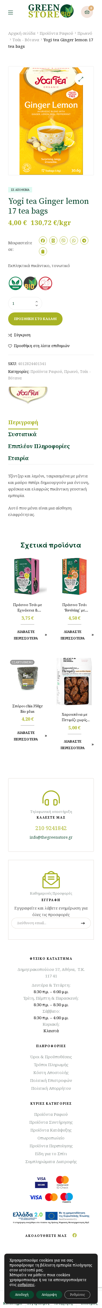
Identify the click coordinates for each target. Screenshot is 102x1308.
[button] (81, 79)
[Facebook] (74, 1235)
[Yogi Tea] (28, 395)
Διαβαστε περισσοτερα (26, 736)
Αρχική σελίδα (21, 33)
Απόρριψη (49, 1294)
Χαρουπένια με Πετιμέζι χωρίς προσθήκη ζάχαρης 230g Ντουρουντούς (74, 717)
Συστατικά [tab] (22, 434)
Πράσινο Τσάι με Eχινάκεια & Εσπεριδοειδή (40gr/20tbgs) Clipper (27, 608)
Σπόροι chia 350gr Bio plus (27, 709)
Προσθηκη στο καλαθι (35, 318)
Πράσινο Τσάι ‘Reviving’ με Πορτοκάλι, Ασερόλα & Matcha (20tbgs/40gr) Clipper (74, 608)
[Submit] (83, 923)
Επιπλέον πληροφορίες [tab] (39, 446)
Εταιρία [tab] (18, 458)
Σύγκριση (22, 334)
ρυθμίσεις (26, 1284)
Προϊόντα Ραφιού (56, 33)
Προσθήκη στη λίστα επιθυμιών (42, 345)
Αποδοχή (22, 1294)
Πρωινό (85, 33)
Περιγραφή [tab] (23, 422)
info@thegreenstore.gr (51, 837)
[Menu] (14, 12)
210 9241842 (51, 828)
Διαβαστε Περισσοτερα (26, 635)
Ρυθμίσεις (77, 1294)
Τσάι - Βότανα (26, 39)
